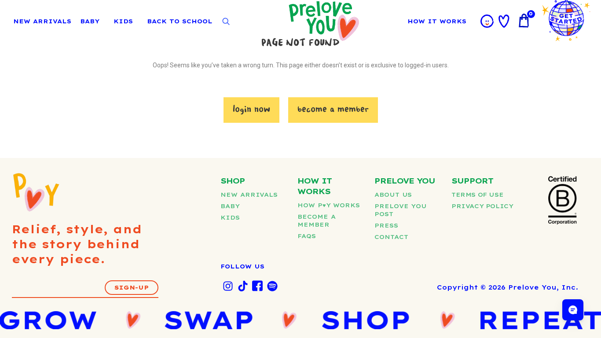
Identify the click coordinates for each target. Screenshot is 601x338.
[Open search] (225, 21)
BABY (89, 21)
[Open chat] (572, 309)
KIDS (123, 21)
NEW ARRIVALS (42, 21)
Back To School (180, 21)
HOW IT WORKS (436, 21)
